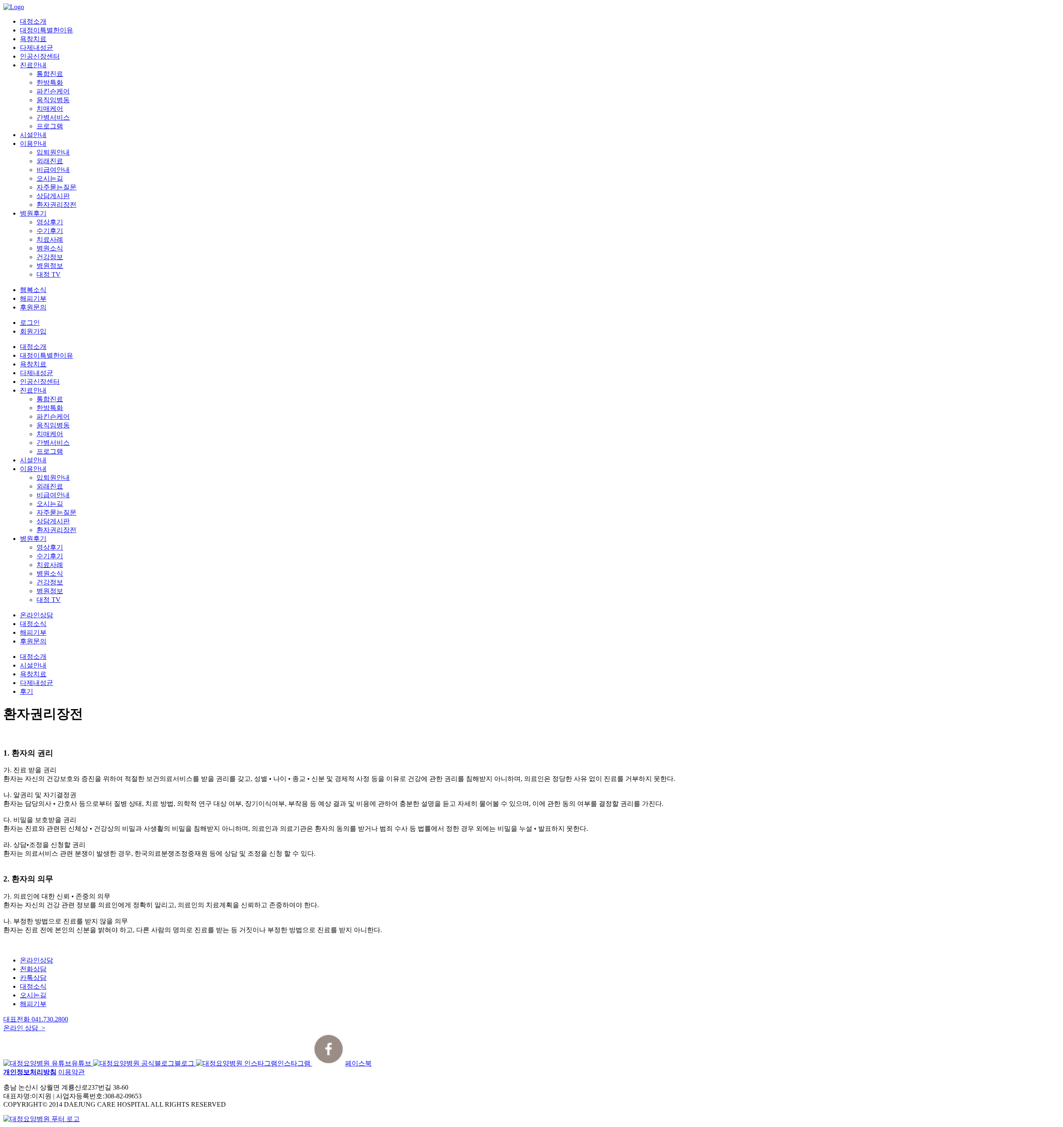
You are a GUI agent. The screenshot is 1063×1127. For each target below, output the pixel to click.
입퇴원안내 (53, 152)
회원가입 (33, 331)
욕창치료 (33, 38)
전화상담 (33, 968)
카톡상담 (33, 977)
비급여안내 (53, 169)
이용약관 (71, 1071)
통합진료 (50, 73)
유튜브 (82, 1063)
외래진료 (50, 161)
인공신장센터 (40, 56)
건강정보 (50, 256)
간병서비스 (53, 117)
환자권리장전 (56, 204)
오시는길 (50, 178)
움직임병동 (53, 99)
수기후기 (50, 230)
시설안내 (33, 134)
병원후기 (33, 213)
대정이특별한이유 (46, 30)
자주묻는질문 (56, 187)
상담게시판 (53, 195)
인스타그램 (294, 1063)
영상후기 (50, 222)
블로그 (185, 1063)
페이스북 (358, 1063)
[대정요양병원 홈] (41, 1118)
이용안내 (33, 143)
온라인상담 (36, 615)
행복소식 (33, 289)
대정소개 (33, 21)
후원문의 (33, 307)
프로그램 (50, 126)
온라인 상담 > (24, 1027)
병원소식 (50, 248)
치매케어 (50, 108)
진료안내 (33, 65)
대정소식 (33, 623)
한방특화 (50, 82)
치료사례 (50, 239)
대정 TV (49, 274)
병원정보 (50, 265)
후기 (26, 691)
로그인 (30, 322)
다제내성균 (36, 47)
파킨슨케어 (53, 91)
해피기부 (33, 298)
